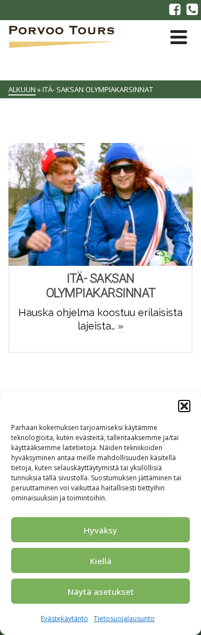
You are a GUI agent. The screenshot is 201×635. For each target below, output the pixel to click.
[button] (184, 406)
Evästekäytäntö (64, 618)
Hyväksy (100, 530)
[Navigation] (179, 37)
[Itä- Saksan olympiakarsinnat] (100, 204)
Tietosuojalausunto (124, 618)
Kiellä (101, 560)
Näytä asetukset (101, 591)
